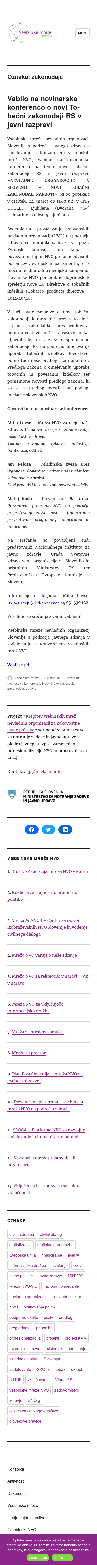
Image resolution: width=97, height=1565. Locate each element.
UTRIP (15, 1379)
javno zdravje (50, 1276)
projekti (52, 1338)
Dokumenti (17, 1493)
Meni (82, 32)
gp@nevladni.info (44, 771)
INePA (73, 1255)
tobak (70, 683)
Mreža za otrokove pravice (38, 1031)
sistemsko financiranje (66, 1348)
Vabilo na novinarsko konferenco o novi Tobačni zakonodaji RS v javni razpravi (44, 111)
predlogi (66, 1317)
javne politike (21, 1276)
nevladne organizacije (28, 1296)
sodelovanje (20, 1369)
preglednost (19, 1327)
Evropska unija (22, 1255)
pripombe (44, 1327)
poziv (48, 1317)
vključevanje (38, 1379)
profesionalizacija (25, 1338)
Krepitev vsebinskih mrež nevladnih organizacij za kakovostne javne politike (43, 723)
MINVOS (75, 1276)
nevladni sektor (67, 1296)
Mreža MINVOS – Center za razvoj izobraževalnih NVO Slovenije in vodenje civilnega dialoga (47, 927)
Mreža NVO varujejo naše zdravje (44, 955)
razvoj (36, 1348)
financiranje (52, 1255)
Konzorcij (15, 1469)
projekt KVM (76, 1338)
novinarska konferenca (23, 683)
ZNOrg (34, 1400)
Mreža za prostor (29, 1052)
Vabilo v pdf (19, 664)
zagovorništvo (66, 1390)
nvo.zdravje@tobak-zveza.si (35, 602)
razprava (17, 1348)
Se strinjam (38, 1558)
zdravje (31, 688)
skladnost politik (23, 1359)
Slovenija (57, 683)
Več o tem (62, 1558)
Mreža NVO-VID (23, 1286)
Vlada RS (63, 1379)
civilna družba (21, 1234)
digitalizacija (20, 1244)
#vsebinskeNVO (21, 1529)
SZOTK (43, 1369)
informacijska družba (27, 1265)
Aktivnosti (71, 677)
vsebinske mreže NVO (29, 1390)
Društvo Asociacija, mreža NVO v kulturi (50, 871)
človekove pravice (25, 1421)
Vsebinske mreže (27, 677)
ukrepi (76, 1369)
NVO (45, 683)
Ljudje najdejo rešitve (26, 1517)
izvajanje (60, 1265)
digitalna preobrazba (55, 1244)
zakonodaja (15, 688)
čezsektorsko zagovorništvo (33, 1411)
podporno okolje (23, 1317)
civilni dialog (51, 1234)
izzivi (77, 1265)
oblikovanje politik (39, 1307)
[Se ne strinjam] (90, 1549)
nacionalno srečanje (61, 1286)
